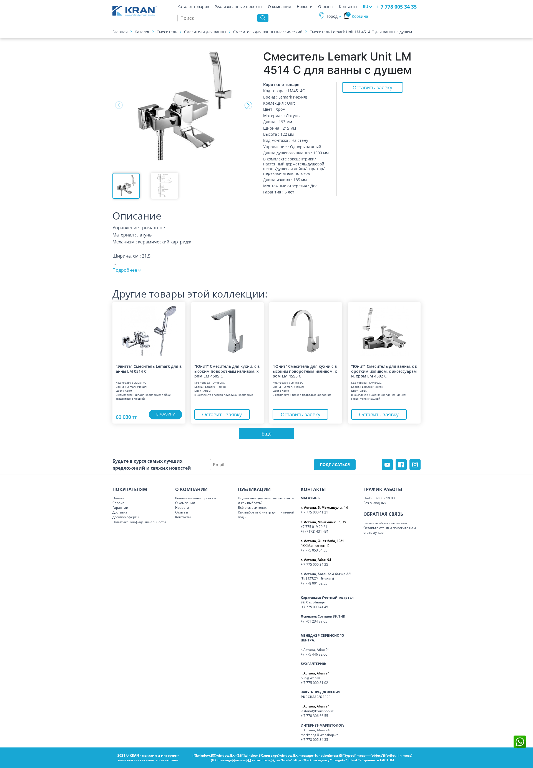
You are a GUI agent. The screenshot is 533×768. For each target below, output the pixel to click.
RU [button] (365, 6)
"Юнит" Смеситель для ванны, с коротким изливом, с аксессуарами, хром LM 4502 (384, 371)
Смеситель (167, 31)
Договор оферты (125, 517)
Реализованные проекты (238, 6)
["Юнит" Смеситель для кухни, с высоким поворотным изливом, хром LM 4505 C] (227, 330)
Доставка (119, 512)
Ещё (266, 433)
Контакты (348, 6)
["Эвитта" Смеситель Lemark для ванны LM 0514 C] (149, 330)
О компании (279, 6)
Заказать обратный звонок (385, 523)
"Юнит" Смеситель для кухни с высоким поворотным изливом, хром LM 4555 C (305, 371)
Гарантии (120, 507)
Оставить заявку (372, 87)
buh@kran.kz (311, 678)
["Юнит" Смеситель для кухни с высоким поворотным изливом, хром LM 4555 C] (306, 330)
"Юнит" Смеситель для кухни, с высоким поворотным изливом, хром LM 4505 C (227, 371)
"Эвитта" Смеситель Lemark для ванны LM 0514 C (149, 369)
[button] (248, 105)
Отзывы (325, 6)
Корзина (358, 16)
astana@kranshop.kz (317, 711)
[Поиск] (262, 18)
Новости (305, 6)
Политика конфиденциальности (139, 522)
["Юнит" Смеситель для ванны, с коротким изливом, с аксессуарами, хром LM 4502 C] (384, 330)
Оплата (118, 498)
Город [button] (332, 16)
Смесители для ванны (205, 31)
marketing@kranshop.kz (319, 734)
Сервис (118, 502)
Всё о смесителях (252, 507)
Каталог (142, 31)
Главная (120, 31)
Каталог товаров (193, 6)
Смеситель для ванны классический (268, 31)
